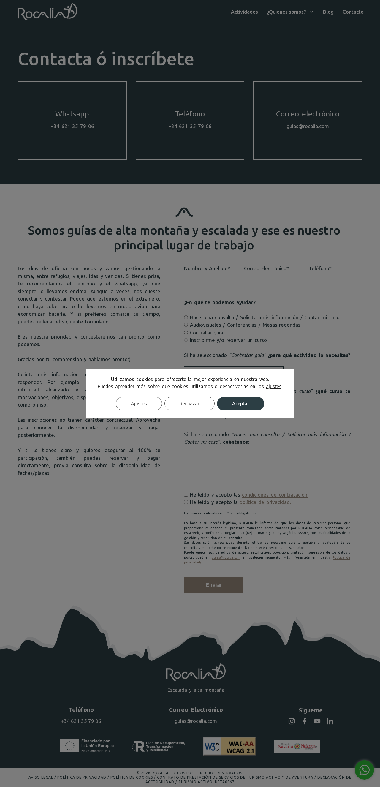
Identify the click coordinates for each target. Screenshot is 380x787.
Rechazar (190, 403)
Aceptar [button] (240, 403)
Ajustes (139, 403)
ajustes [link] (273, 386)
